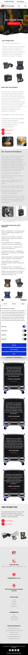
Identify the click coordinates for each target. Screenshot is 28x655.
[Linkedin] (10, 650)
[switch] (24, 331)
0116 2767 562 (14, 564)
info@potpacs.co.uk (14, 578)
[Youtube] (15, 650)
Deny (14, 353)
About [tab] (22, 303)
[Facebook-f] (13, 650)
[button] (19, 6)
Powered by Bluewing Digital (14, 653)
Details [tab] (14, 303)
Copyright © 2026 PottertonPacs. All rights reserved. (14, 647)
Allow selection (14, 349)
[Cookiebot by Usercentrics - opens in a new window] (20, 300)
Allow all (14, 345)
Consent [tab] (5, 303)
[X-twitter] (18, 650)
